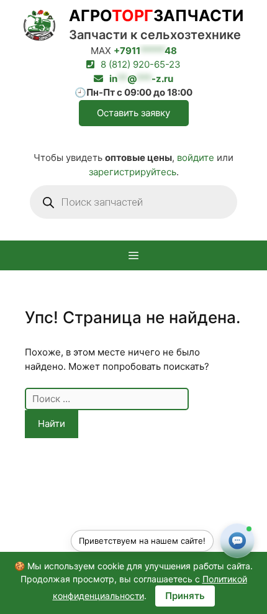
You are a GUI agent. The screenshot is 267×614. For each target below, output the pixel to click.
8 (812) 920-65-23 (141, 64)
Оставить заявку (133, 113)
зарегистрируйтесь (132, 172)
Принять (185, 596)
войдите (195, 157)
